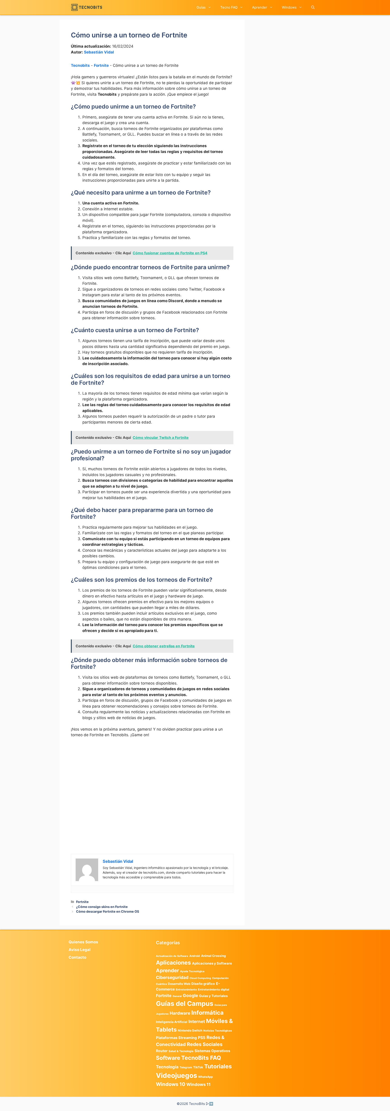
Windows (289, 7)
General (177, 996)
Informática (207, 1012)
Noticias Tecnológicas (217, 1030)
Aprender (259, 7)
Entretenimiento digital (213, 989)
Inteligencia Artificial (171, 1022)
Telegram (186, 1067)
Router (161, 1051)
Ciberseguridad (172, 977)
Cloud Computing (200, 978)
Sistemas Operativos (212, 1051)
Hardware (180, 1013)
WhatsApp (205, 1077)
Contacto (77, 957)
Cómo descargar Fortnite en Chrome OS (107, 911)
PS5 (201, 1037)
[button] (313, 7)
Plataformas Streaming (176, 1037)
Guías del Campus (184, 1003)
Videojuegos (176, 1075)
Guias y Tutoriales (213, 996)
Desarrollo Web (179, 984)
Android (194, 956)
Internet (196, 1021)
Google (190, 995)
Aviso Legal (80, 949)
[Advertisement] (152, 775)
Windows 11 (198, 1084)
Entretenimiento (186, 989)
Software (168, 1058)
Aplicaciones (173, 962)
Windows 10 (170, 1084)
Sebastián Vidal (99, 52)
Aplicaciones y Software (212, 963)
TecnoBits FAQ (201, 1057)
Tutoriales (218, 1066)
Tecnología (167, 1066)
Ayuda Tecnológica (192, 971)
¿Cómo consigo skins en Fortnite (102, 907)
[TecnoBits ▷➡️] (86, 7)
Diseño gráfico (203, 984)
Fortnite (101, 65)
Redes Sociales (205, 1044)
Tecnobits (80, 65)
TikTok (198, 1067)
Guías (201, 7)
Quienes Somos (83, 942)
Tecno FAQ (228, 7)
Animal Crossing (213, 956)
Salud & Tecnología (181, 1051)
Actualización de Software (172, 956)
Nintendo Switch (190, 1030)
